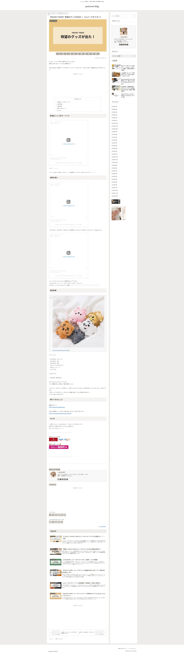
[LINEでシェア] (88, 54)
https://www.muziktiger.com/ (57, 407)
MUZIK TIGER (53, 484)
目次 (76, 99)
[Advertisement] (78, 85)
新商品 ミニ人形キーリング (64, 102)
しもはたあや (61, 472)
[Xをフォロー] (60, 479)
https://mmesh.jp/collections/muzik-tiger (60, 413)
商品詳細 (60, 106)
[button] (96, 54)
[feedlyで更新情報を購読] (65, 479)
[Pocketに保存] (81, 54)
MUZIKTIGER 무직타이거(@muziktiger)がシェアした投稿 (68, 162)
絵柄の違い (60, 104)
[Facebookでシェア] (66, 54)
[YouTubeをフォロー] (63, 479)
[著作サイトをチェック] (58, 479)
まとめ (59, 110)
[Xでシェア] (59, 54)
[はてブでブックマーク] (74, 54)
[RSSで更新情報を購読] (67, 479)
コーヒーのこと (132, 648)
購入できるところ (62, 108)
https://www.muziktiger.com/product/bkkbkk (61, 350)
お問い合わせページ (122, 648)
